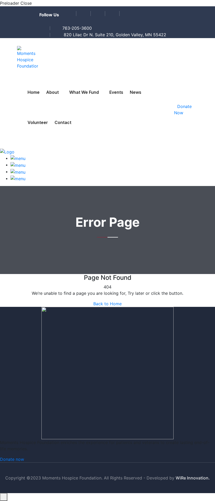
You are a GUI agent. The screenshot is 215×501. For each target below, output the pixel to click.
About (52, 92)
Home (34, 92)
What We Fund (84, 92)
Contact (63, 122)
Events (116, 92)
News (135, 92)
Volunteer (38, 122)
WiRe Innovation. (193, 478)
